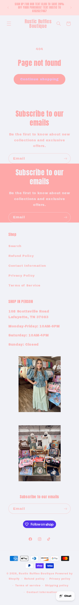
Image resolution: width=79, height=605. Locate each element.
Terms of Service (24, 285)
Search (14, 246)
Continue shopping (39, 79)
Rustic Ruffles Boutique (36, 573)
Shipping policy (56, 585)
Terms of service (28, 585)
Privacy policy (59, 579)
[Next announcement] (71, 7)
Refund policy (34, 579)
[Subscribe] (65, 158)
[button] (9, 24)
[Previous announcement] (8, 7)
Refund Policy (21, 256)
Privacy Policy (21, 275)
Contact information (42, 592)
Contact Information (27, 265)
